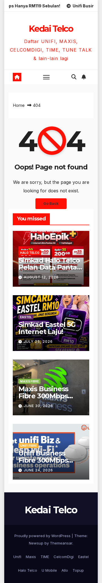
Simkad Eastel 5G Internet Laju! (47, 328)
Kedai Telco (51, 29)
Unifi (17, 556)
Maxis (31, 556)
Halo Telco (29, 252)
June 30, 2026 (38, 406)
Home (19, 105)
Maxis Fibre (29, 381)
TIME (45, 556)
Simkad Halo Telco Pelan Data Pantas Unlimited (49, 267)
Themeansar (61, 543)
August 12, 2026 (41, 277)
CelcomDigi (64, 556)
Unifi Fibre (28, 445)
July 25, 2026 (38, 341)
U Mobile (49, 570)
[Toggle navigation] (46, 77)
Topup (78, 570)
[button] (73, 77)
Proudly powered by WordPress (43, 535)
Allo (64, 570)
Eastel (26, 317)
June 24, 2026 (38, 470)
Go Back (51, 203)
